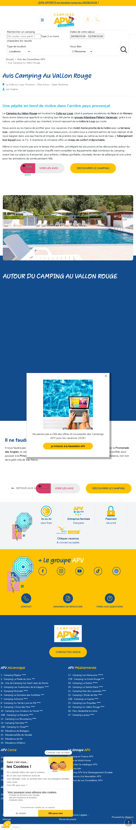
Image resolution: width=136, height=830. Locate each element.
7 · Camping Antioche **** (14, 699)
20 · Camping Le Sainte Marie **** (85, 687)
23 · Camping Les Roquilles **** (84, 703)
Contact (26, 606)
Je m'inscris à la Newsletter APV (84, 776)
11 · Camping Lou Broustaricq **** (18, 719)
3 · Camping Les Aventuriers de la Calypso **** (25, 687)
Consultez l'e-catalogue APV (83, 764)
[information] (98, 20)
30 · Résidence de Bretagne (15, 731)
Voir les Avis (48, 168)
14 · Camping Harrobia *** (14, 723)
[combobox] (24, 36)
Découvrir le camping (93, 168)
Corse (8, 750)
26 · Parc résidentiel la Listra (82, 711)
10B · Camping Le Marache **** (17, 715)
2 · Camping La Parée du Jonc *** (18, 679)
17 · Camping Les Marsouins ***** (85, 675)
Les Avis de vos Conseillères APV (85, 780)
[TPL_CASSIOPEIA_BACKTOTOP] (128, 822)
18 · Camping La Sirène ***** (83, 683)
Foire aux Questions (110, 606)
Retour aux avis (28, 488)
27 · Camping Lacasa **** (81, 715)
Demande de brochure (68, 606)
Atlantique (13, 667)
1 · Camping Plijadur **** (13, 675)
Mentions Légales (78, 815)
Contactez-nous (68, 652)
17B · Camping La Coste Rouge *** (86, 679)
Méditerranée (82, 667)
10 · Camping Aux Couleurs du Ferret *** (22, 711)
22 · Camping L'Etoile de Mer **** (85, 695)
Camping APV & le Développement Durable (90, 772)
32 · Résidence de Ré (11, 738)
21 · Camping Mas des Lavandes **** (87, 691)
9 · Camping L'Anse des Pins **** (18, 707)
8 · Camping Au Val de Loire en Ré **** (21, 703)
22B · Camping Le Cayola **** (83, 699)
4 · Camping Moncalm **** (14, 691)
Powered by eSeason (123, 817)
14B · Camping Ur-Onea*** (14, 727)
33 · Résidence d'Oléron (13, 742)
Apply (15, 827)
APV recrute (74, 768)
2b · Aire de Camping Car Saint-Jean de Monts (24, 683)
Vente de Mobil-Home (79, 760)
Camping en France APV (80, 756)
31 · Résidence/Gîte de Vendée (16, 735)
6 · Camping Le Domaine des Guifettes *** (22, 695)
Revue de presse (67, 819)
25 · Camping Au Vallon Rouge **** (86, 707)
